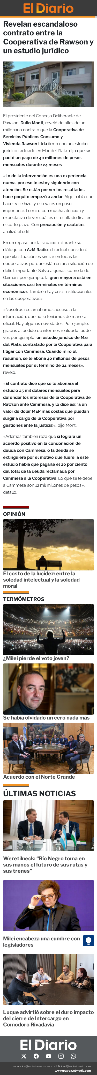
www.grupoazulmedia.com (73, 1070)
